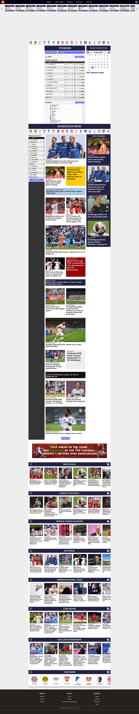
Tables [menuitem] (69, 2)
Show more (65, 438)
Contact (42, 699)
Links (96, 704)
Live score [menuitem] (59, 2)
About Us (42, 696)
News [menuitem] (49, 2)
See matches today (95, 72)
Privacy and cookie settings (69, 701)
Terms (69, 696)
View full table (36, 180)
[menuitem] (14, 2)
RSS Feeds (97, 701)
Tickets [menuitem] (89, 2)
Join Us (42, 701)
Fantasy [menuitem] (79, 2)
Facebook (97, 699)
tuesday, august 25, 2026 (98, 48)
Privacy (69, 699)
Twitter (97, 696)
